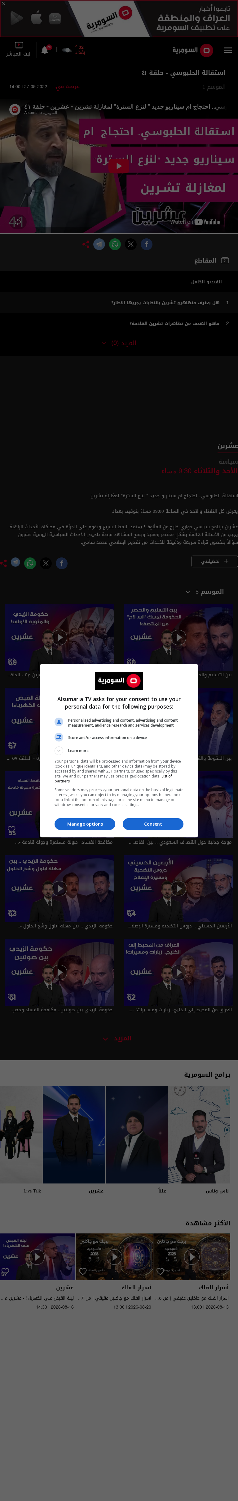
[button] (119, 750)
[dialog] (119, 750)
